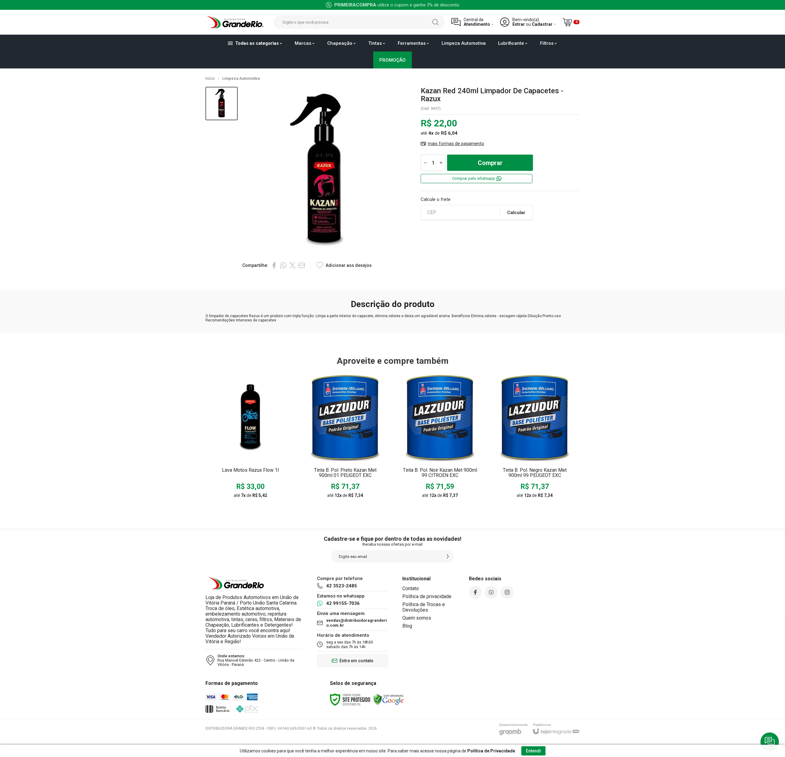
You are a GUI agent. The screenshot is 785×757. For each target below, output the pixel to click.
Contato (410, 588)
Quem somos (416, 618)
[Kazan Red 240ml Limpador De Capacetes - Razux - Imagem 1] (221, 103)
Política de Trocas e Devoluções (423, 607)
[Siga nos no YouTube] (491, 592)
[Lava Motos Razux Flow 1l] (250, 438)
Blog (407, 626)
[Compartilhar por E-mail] (302, 265)
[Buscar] (435, 22)
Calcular (516, 212)
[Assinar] (448, 556)
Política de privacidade (426, 596)
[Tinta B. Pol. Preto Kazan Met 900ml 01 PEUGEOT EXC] (345, 438)
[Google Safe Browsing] (388, 699)
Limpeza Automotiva (241, 78)
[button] (221, 103)
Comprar (490, 163)
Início (210, 78)
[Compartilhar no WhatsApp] (283, 265)
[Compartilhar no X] (292, 265)
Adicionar (262, 457)
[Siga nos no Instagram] (507, 592)
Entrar (518, 24)
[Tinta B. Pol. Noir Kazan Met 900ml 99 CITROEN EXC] (439, 438)
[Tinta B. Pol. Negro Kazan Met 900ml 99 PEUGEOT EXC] (534, 438)
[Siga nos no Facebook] (475, 592)
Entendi (533, 750)
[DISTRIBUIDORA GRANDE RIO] (236, 22)
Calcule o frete (435, 199)
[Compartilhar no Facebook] (274, 265)
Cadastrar (542, 24)
